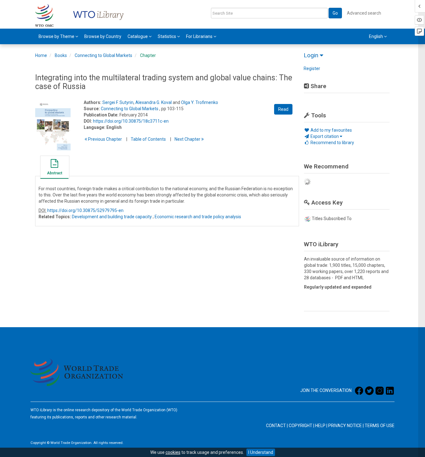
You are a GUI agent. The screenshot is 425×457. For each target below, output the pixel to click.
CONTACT (276, 425)
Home (41, 55)
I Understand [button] (260, 452)
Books (61, 55)
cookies (173, 452)
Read (283, 109)
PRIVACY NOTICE (345, 425)
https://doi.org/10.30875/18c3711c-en (131, 121)
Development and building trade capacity (112, 216)
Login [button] (312, 55)
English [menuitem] (376, 36)
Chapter (148, 55)
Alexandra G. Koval (153, 102)
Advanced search (364, 13)
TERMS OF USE (380, 425)
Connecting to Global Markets (103, 55)
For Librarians (199, 36)
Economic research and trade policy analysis (198, 216)
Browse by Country (102, 36)
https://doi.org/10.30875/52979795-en (85, 210)
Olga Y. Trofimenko (199, 102)
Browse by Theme (57, 36)
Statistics (167, 36)
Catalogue (138, 36)
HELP (320, 425)
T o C (148, 139)
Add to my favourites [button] (331, 130)
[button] (54, 168)
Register (312, 68)
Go (335, 13)
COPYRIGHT (300, 425)
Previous (104, 139)
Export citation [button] (325, 136)
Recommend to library (332, 142)
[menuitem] (58, 36)
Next (188, 139)
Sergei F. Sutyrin (117, 102)
